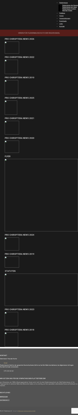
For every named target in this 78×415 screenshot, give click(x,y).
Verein (61, 16)
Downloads (63, 21)
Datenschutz (4, 400)
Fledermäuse (63, 3)
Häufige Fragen (67, 10)
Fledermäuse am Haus (69, 7)
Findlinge (62, 13)
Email (5, 363)
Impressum (4, 396)
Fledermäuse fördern (69, 9)
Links (61, 24)
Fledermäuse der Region (70, 5)
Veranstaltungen (64, 18)
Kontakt (62, 26)
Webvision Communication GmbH (26, 411)
